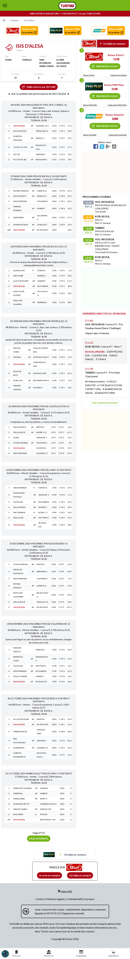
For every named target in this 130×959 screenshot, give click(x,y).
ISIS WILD (17, 357)
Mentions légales (55, 898)
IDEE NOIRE (18, 275)
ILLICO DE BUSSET (21, 281)
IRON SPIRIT (18, 814)
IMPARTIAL (18, 793)
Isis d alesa (29, 20)
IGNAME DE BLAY (20, 224)
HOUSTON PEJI (19, 131)
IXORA (16, 437)
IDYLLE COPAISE (20, 676)
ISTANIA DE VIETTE (21, 804)
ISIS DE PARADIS (19, 487)
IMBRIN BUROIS (20, 731)
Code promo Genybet (117, 135)
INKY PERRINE (19, 512)
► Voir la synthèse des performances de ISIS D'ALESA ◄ (38, 93)
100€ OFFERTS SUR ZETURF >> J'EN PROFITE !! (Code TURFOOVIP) (65, 13)
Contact (40, 898)
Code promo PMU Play (117, 105)
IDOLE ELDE (18, 517)
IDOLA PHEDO (19, 507)
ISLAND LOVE (19, 270)
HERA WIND (18, 217)
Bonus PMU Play (90, 105)
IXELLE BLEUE (19, 432)
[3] (94, 116)
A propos (89, 898)
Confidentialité (74, 898)
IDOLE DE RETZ (19, 196)
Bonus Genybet (89, 135)
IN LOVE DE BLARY (21, 719)
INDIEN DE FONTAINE (22, 788)
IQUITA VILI (18, 502)
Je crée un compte (49, 875)
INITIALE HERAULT (21, 191)
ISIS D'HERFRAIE (20, 201)
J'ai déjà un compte (80, 875)
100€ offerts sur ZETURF (41, 86)
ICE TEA (16, 154)
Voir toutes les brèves (105, 402)
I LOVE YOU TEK (20, 147)
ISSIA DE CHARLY (20, 809)
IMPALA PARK (19, 798)
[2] (94, 86)
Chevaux (14, 20)
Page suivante (38, 838)
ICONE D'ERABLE (20, 443)
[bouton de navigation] (5, 5)
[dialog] (5, 953)
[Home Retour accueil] (67, 6)
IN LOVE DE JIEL (20, 159)
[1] (94, 57)
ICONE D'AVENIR (20, 564)
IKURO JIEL (18, 380)
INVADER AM (18, 748)
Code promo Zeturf (118, 75)
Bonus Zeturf (88, 75)
